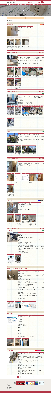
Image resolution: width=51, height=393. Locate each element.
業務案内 (21, 4)
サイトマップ (18, 387)
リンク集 (42, 4)
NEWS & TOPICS (9, 4)
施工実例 (13, 4)
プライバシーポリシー (19, 386)
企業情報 (30, 4)
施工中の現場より (17, 4)
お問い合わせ (33, 4)
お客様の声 (25, 4)
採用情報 (38, 4)
